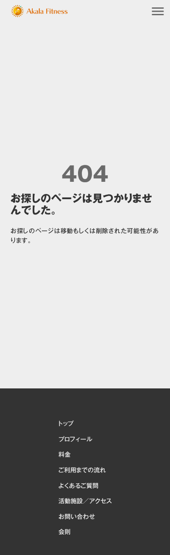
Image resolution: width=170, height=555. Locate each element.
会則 (64, 532)
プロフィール (75, 439)
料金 (64, 455)
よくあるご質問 (78, 486)
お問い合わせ (76, 517)
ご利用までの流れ (82, 470)
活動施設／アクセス (85, 501)
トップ (65, 424)
